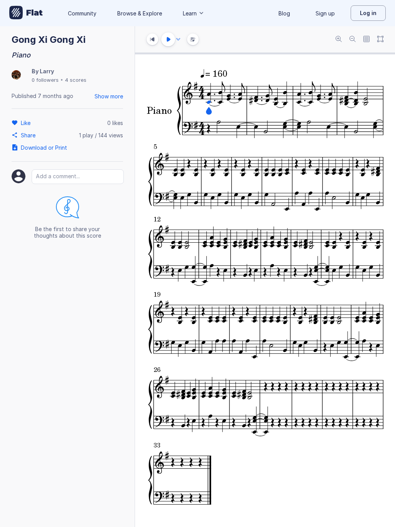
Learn (190, 13)
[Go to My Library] (26, 13)
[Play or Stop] (168, 39)
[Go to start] (152, 39)
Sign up (325, 13)
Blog (284, 13)
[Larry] (16, 75)
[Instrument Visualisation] (193, 39)
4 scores (75, 80)
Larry (47, 71)
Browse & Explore (139, 13)
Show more (109, 96)
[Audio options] (178, 39)
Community (82, 13)
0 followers (45, 80)
